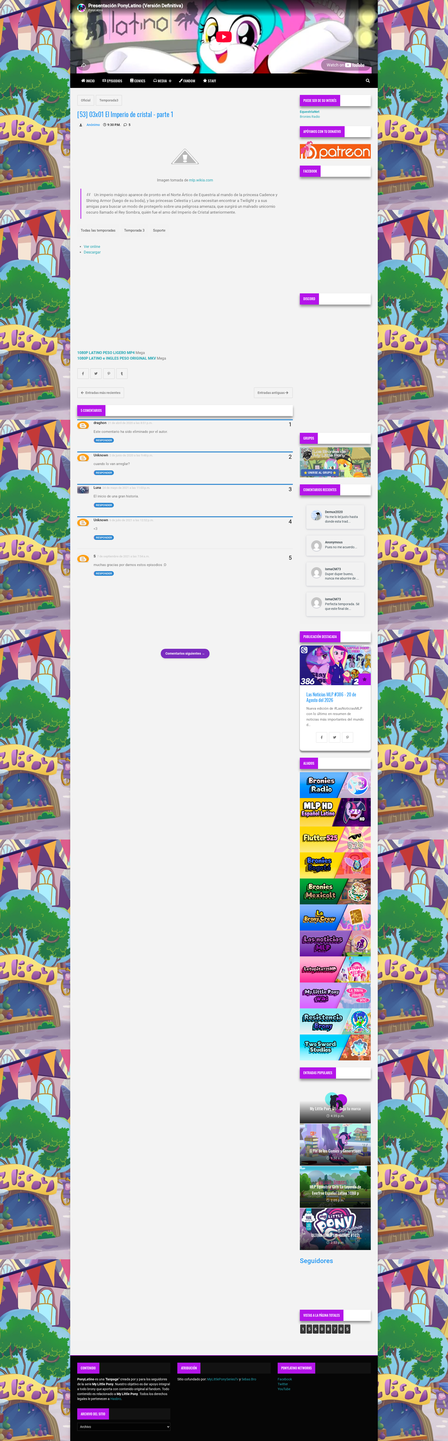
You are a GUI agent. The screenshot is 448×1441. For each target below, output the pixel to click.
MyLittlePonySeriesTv (222, 1379)
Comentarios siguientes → (185, 653)
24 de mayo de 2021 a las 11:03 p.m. (126, 488)
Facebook (285, 1379)
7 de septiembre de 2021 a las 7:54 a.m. (123, 556)
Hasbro (115, 1399)
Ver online (92, 246)
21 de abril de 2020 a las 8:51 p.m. (130, 423)
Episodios (114, 80)
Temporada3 (108, 100)
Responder (104, 440)
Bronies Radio (310, 116)
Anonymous (334, 542)
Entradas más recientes (102, 393)
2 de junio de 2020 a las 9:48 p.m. (131, 455)
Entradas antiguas (271, 393)
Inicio (90, 80)
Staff (212, 80)
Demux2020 (334, 512)
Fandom (189, 80)
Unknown (101, 455)
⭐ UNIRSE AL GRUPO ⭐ (320, 472)
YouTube (284, 1389)
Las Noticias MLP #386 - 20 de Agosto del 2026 (331, 697)
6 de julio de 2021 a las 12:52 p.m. (131, 520)
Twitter (283, 1384)
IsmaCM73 (333, 569)
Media (162, 80)
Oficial (86, 100)
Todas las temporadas (98, 230)
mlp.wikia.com (201, 180)
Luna (97, 488)
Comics (139, 80)
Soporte (159, 230)
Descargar (92, 252)
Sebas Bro (249, 1379)
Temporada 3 (134, 230)
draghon (100, 423)
